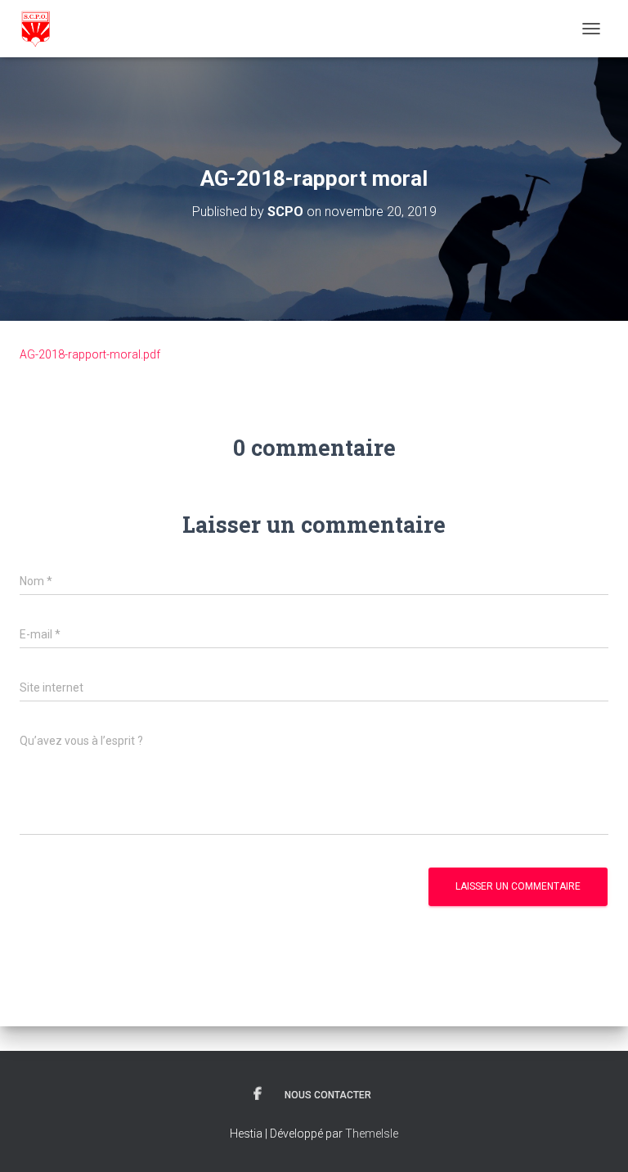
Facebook (257, 1094)
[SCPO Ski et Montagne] (41, 28)
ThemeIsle (371, 1133)
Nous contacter (328, 1095)
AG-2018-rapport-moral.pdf (90, 354)
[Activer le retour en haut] (596, 1139)
